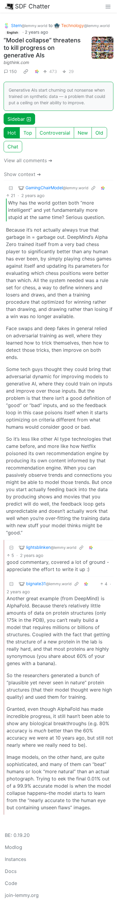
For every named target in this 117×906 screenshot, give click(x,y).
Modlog (13, 847)
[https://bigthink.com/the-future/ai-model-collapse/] (103, 48)
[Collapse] (11, 187)
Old (99, 133)
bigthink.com (16, 62)
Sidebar (16, 119)
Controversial (55, 133)
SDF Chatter (32, 6)
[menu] (108, 6)
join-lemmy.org (22, 895)
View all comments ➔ (28, 160)
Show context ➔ (22, 174)
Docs (10, 871)
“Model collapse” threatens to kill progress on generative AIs (42, 48)
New (83, 133)
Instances (15, 859)
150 (13, 71)
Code (11, 883)
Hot (12, 133)
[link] (26, 71)
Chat (13, 147)
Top (27, 133)
